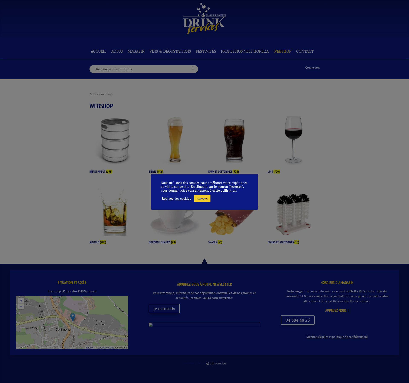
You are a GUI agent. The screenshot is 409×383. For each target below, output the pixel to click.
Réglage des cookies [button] (176, 199)
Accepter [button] (202, 198)
